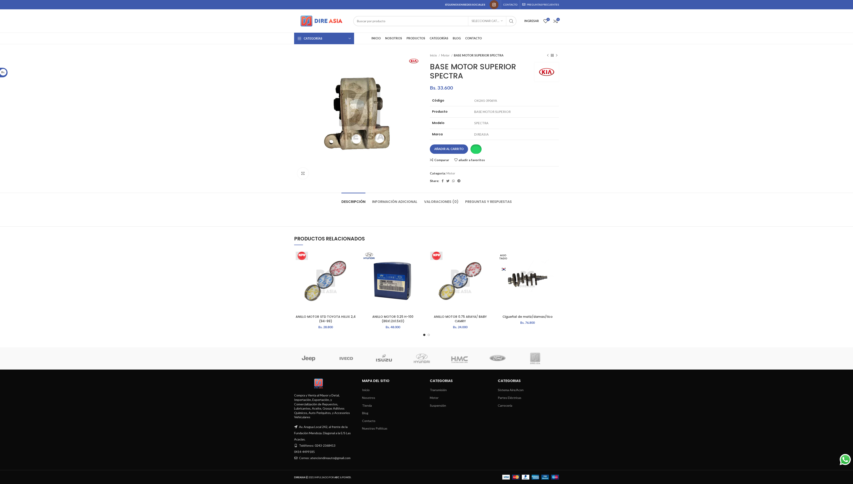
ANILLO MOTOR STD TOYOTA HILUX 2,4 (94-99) (326, 318)
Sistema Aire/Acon (511, 390)
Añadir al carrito (449, 149)
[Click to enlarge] (303, 173)
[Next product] (556, 55)
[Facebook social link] (442, 181)
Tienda (367, 405)
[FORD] (350, 358)
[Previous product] (548, 55)
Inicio (434, 55)
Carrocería (505, 405)
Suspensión (438, 405)
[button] (476, 149)
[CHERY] (464, 358)
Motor (445, 55)
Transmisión (438, 390)
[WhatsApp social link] (453, 181)
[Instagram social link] (494, 4)
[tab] (353, 199)
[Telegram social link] (459, 181)
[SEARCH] (511, 21)
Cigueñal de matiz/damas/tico (527, 316)
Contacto (368, 421)
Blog (365, 413)
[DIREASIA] (388, 358)
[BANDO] (501, 358)
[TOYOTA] (539, 358)
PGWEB (346, 477)
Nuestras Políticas (374, 428)
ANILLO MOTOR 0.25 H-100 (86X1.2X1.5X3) (392, 318)
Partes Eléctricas (509, 398)
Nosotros (368, 398)
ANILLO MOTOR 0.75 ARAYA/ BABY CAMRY (460, 318)
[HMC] (312, 358)
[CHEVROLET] (426, 358)
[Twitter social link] (448, 181)
